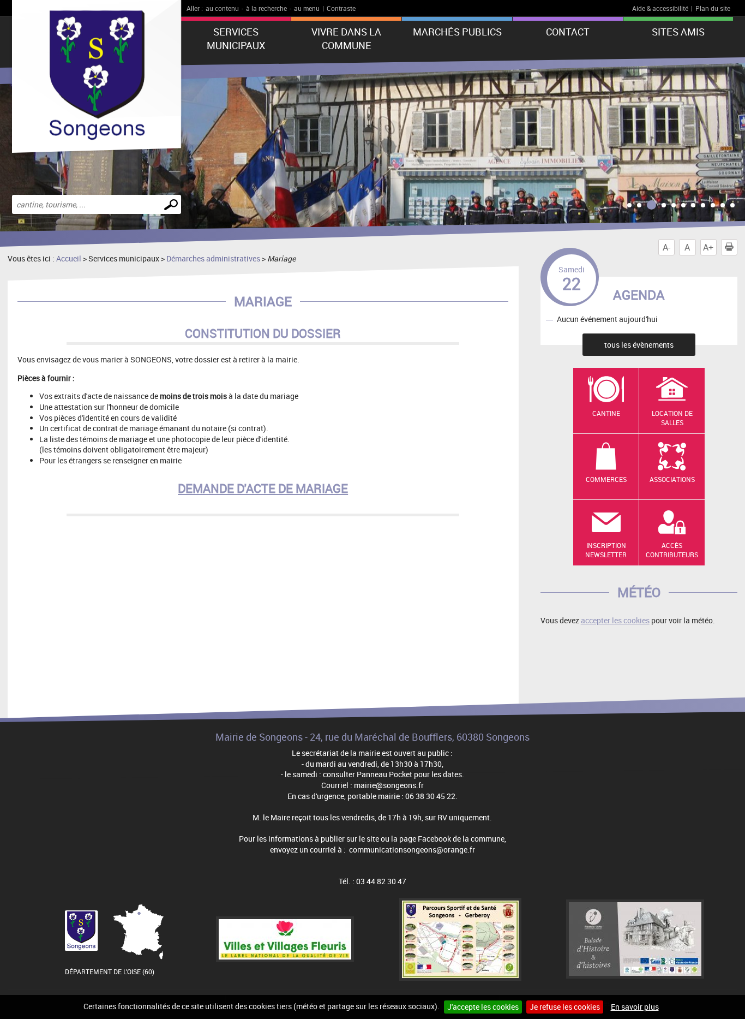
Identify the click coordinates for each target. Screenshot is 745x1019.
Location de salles (672, 418)
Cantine (606, 413)
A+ (708, 247)
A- (666, 247)
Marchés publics (457, 31)
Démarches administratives (213, 258)
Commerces (606, 479)
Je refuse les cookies (565, 1007)
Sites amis (678, 31)
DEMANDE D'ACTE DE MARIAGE (263, 488)
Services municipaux (236, 38)
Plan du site (712, 8)
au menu (307, 8)
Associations (672, 479)
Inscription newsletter (606, 550)
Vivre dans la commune (346, 38)
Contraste (341, 8)
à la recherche (266, 8)
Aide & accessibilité (660, 8)
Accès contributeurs (672, 550)
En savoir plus (635, 1007)
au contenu (222, 8)
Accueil (68, 258)
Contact (568, 31)
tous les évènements (639, 344)
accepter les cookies (615, 620)
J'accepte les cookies (483, 1007)
